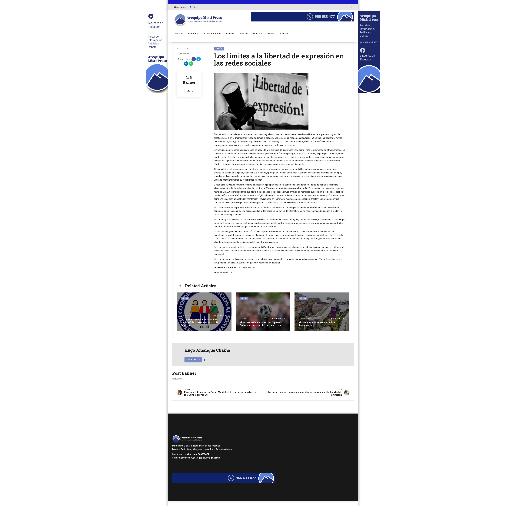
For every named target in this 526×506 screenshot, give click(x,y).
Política (284, 33)
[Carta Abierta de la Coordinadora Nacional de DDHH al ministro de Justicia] (204, 311)
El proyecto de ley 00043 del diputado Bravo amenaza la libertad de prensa (261, 324)
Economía (193, 33)
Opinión (257, 33)
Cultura (230, 33)
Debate (270, 33)
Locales (179, 33)
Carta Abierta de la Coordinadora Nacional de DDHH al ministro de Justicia (199, 322)
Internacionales (212, 33)
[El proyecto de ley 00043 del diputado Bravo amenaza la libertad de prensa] (263, 311)
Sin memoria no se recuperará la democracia (317, 324)
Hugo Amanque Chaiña (184, 49)
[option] (279, 101)
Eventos (244, 33)
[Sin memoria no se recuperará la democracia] (322, 311)
